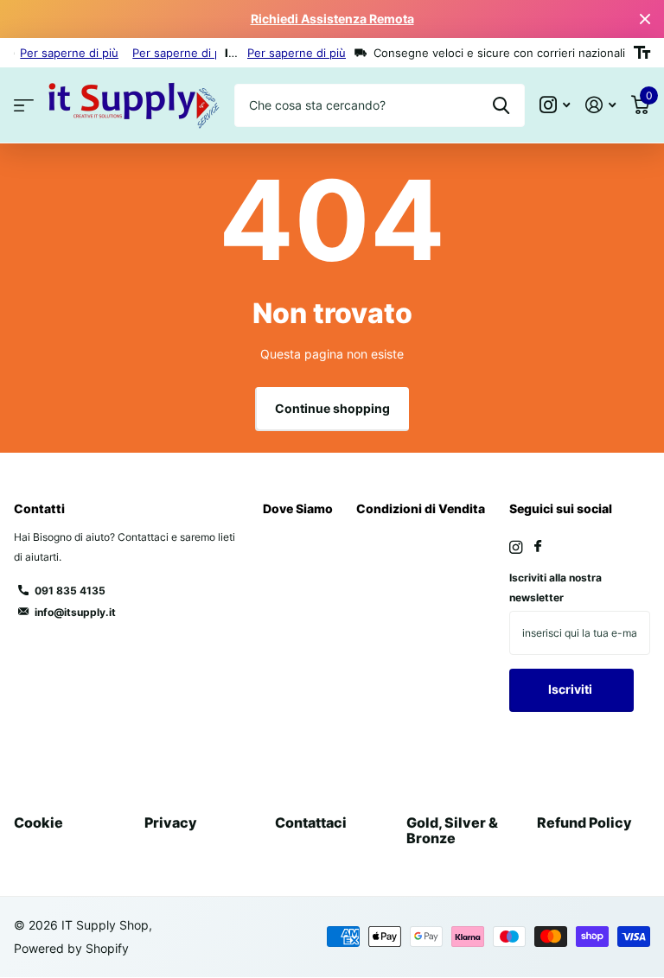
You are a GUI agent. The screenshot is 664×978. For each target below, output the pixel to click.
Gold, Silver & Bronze (452, 830)
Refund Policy (584, 822)
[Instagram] (515, 547)
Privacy (170, 822)
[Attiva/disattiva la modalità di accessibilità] (642, 52)
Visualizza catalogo (24, 105)
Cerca (501, 105)
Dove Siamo (298, 508)
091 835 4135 (70, 590)
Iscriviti (571, 689)
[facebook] (537, 547)
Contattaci (311, 822)
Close (645, 19)
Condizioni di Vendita (420, 508)
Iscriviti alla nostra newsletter (555, 587)
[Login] (600, 105)
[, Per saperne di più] (555, 105)
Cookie (38, 822)
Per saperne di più (69, 53)
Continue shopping (332, 408)
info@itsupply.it (75, 612)
